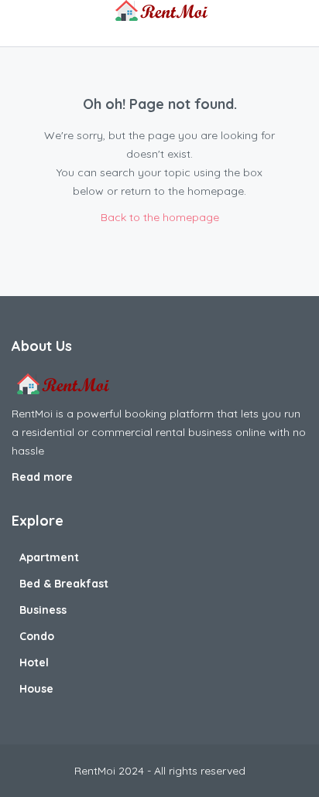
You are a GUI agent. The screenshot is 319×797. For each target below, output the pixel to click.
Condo (36, 636)
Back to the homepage (160, 217)
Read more (44, 477)
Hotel (34, 662)
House (36, 689)
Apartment (49, 557)
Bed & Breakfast (63, 584)
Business (43, 610)
